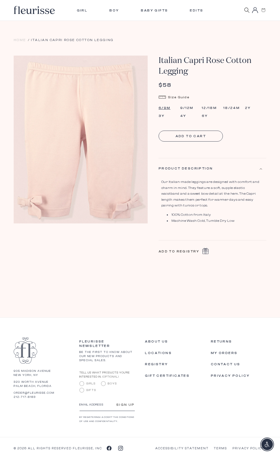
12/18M (209, 108)
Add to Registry (179, 251)
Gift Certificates (167, 376)
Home (20, 40)
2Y (248, 108)
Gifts (91, 390)
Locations (158, 353)
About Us (156, 341)
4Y (183, 115)
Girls (91, 383)
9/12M (187, 108)
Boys (112, 383)
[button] (263, 10)
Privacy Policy (230, 376)
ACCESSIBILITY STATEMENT (182, 448)
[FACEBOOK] (109, 448)
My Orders (224, 353)
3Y (162, 115)
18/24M (231, 108)
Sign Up (125, 405)
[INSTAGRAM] (120, 448)
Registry (156, 364)
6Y (205, 115)
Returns (221, 341)
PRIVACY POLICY (248, 448)
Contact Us (225, 364)
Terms (220, 448)
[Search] (247, 10)
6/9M (165, 108)
